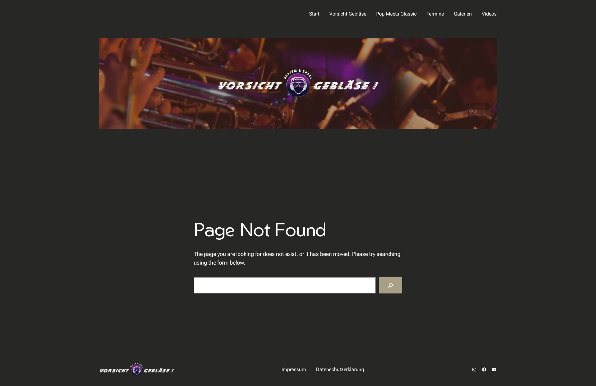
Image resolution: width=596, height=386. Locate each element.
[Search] (390, 285)
